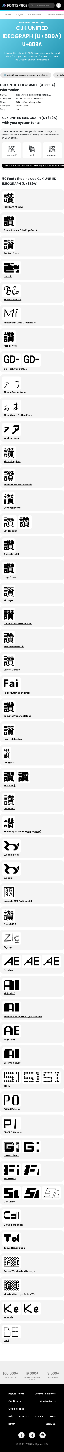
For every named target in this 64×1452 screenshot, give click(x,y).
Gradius (8, 970)
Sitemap (51, 1423)
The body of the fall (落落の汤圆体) (22, 831)
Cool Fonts (14, 1401)
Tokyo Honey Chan (14, 1247)
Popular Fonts (16, 1393)
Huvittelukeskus (13, 739)
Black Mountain (12, 299)
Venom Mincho (12, 507)
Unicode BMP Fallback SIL (18, 901)
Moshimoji (10, 785)
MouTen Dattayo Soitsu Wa (19, 1294)
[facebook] (21, 1435)
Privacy (38, 1416)
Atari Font (9, 1039)
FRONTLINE (10, 1178)
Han (18, 109)
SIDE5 (7, 1086)
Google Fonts (16, 1408)
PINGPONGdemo (13, 1132)
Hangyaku (9, 762)
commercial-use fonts (32, 1378)
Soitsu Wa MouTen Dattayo (19, 1271)
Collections (34, 14)
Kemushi (8, 1317)
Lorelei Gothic (12, 669)
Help (11, 1416)
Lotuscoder (10, 530)
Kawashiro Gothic (14, 646)
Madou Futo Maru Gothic (18, 484)
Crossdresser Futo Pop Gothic (21, 230)
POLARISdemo (12, 1109)
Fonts (8, 14)
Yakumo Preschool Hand (17, 716)
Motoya (8, 600)
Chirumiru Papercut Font (18, 623)
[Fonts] (15, 5)
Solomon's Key (12, 1062)
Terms (52, 1416)
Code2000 (10, 924)
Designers (53, 1377)
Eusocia (8, 877)
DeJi (6, 1340)
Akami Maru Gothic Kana (18, 415)
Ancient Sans (11, 253)
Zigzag (8, 947)
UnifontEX (9, 808)
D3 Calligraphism (13, 1224)
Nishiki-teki (10, 345)
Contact (24, 1416)
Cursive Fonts (48, 1401)
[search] (41, 5)
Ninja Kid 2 (9, 993)
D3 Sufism (9, 1201)
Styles (19, 14)
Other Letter (22, 105)
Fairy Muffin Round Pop (17, 692)
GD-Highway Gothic (15, 368)
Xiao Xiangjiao (12, 461)
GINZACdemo (11, 1155)
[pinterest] (42, 1435)
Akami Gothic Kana (15, 392)
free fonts (10, 1377)
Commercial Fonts (45, 1393)
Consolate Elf (11, 554)
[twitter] (32, 1435)
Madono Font (11, 438)
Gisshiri (8, 276)
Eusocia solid (11, 854)
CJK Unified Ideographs (28, 102)
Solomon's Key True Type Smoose (23, 1016)
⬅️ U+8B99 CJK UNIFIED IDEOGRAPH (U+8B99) (26, 75)
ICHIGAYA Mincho (13, 207)
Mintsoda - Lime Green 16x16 (20, 322)
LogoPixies (10, 577)
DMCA (11, 1423)
